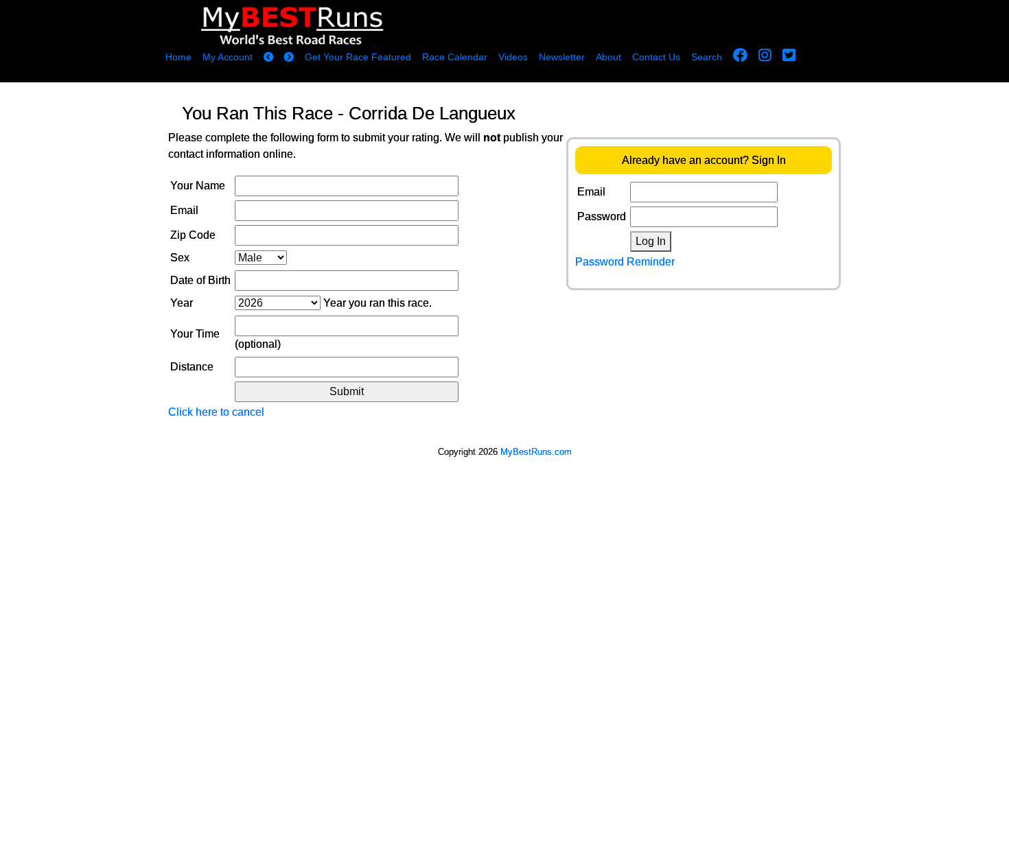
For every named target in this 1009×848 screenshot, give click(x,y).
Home (178, 56)
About (608, 56)
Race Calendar (454, 56)
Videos (513, 56)
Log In (651, 241)
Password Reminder (625, 262)
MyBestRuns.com (536, 452)
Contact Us (656, 56)
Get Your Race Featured (358, 56)
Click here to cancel (216, 412)
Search (706, 56)
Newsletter (562, 56)
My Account (227, 56)
